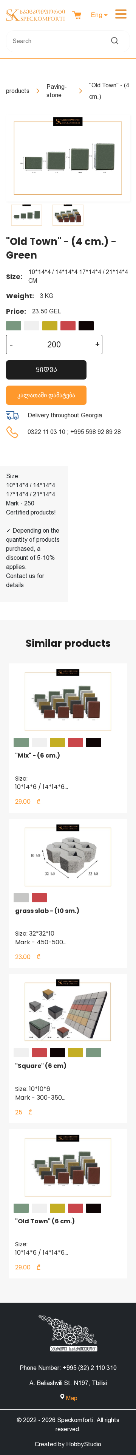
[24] (13, 325)
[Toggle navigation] (121, 15)
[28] (86, 325)
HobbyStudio (83, 1444)
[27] (68, 325)
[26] (49, 325)
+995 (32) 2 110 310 (90, 1367)
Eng (96, 15)
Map (71, 1398)
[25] (31, 325)
